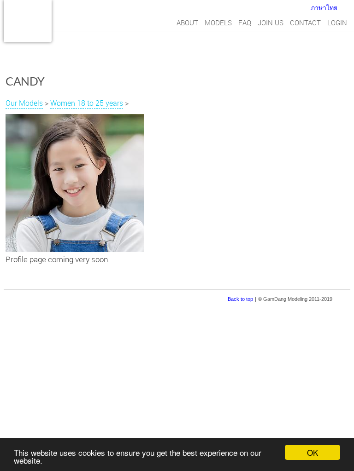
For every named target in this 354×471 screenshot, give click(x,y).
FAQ (244, 22)
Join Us (270, 22)
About (187, 22)
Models (218, 22)
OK (312, 452)
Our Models (24, 103)
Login (337, 22)
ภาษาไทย (324, 7)
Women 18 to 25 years (86, 103)
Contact (305, 22)
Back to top (240, 299)
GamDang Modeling (28, 21)
